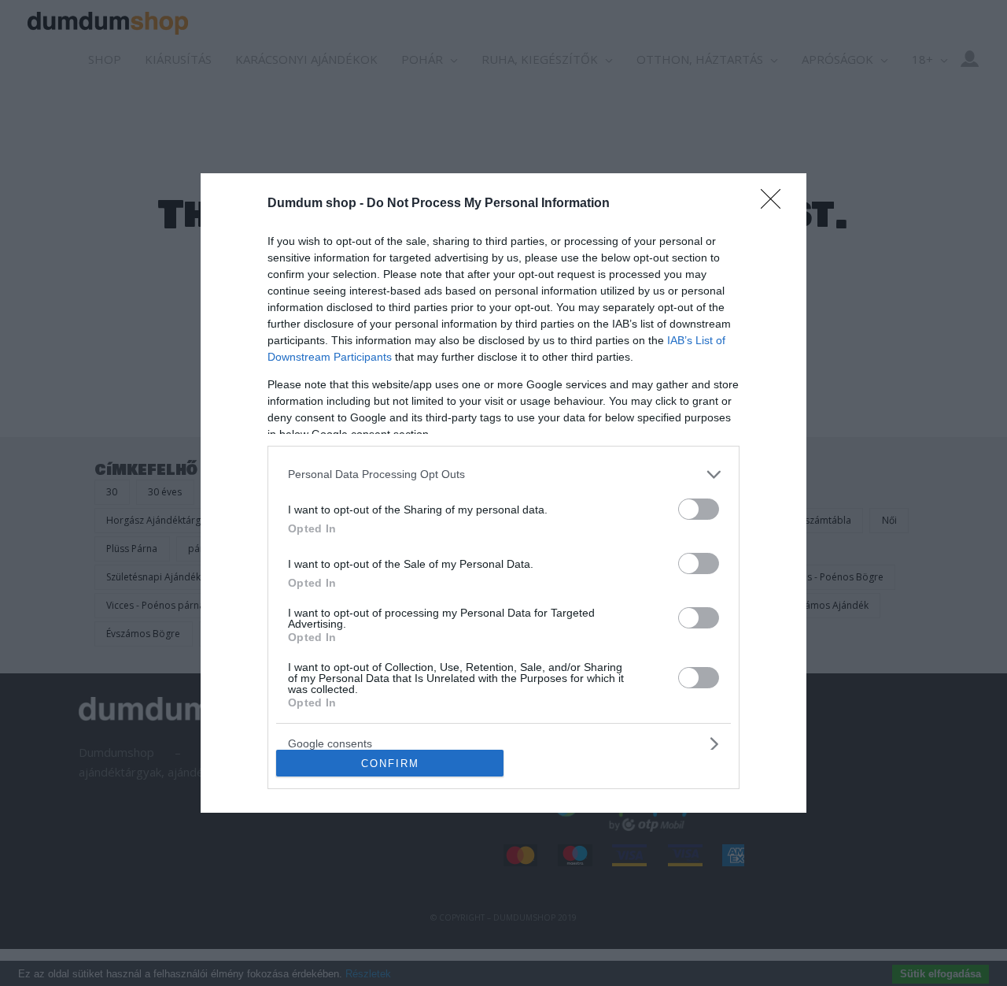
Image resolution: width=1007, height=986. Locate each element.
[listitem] (503, 474)
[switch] (698, 509)
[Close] (776, 204)
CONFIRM (390, 763)
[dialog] (503, 493)
